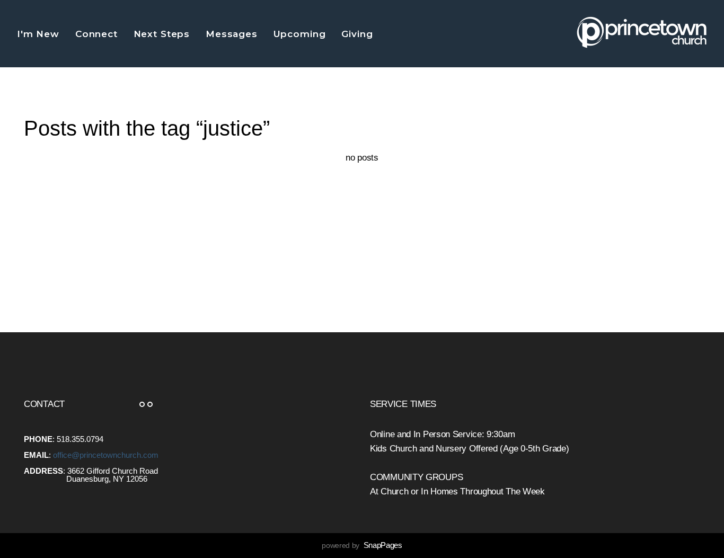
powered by (362, 545)
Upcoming (301, 34)
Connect (98, 34)
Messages (233, 34)
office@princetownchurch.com (105, 454)
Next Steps (163, 34)
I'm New (40, 34)
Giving (358, 34)
